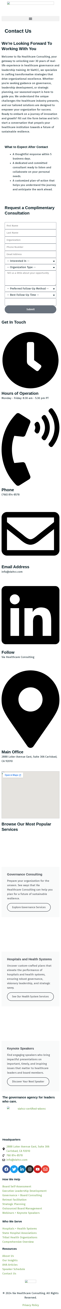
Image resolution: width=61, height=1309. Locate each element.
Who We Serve (12, 1221)
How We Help (11, 1179)
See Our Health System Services (30, 996)
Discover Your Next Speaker (28, 1081)
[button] (30, 18)
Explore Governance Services (29, 907)
